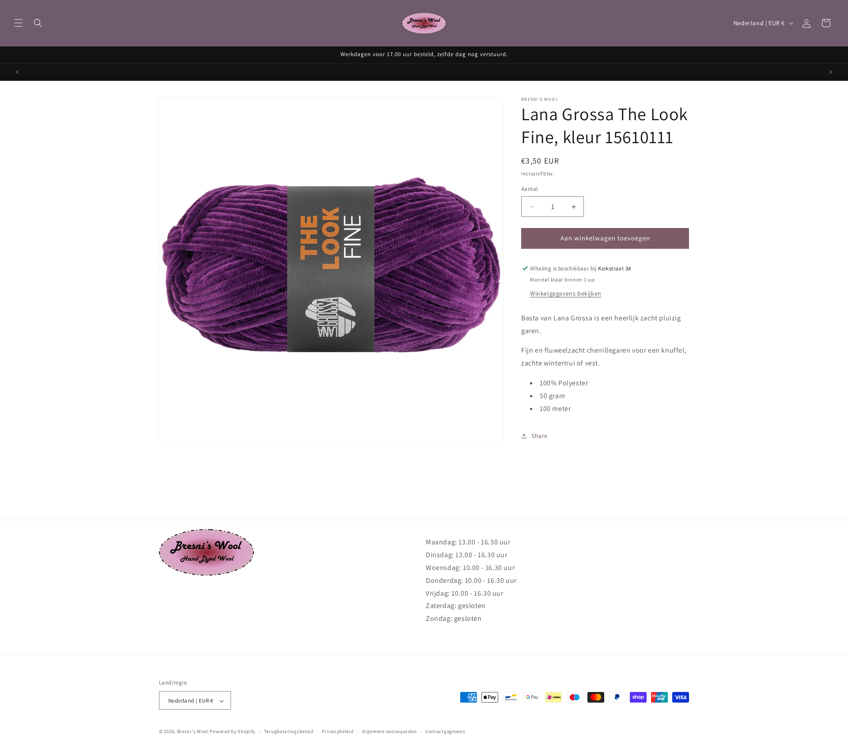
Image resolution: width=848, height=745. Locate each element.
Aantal (529, 189)
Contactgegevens (445, 731)
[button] (18, 23)
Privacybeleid (337, 731)
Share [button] (539, 436)
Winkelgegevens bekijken (566, 293)
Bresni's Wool (193, 732)
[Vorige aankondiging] (17, 72)
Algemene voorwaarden (389, 731)
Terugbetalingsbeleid (289, 731)
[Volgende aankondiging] (830, 72)
